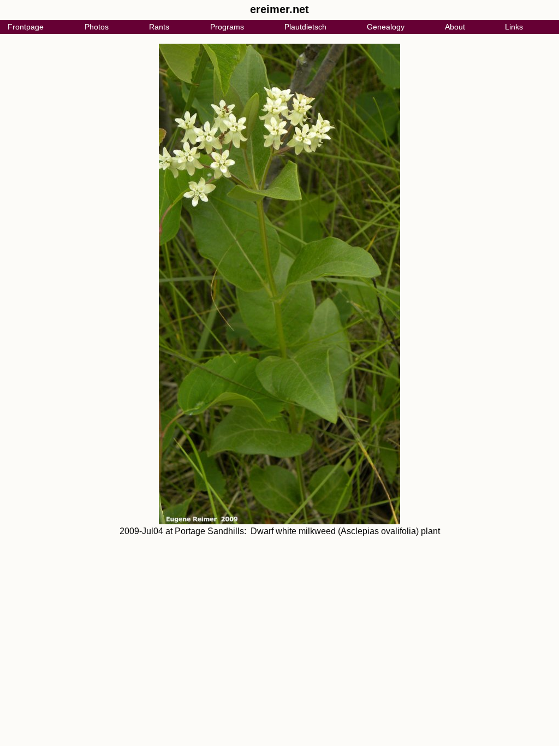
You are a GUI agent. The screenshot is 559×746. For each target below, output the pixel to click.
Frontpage (26, 26)
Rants (159, 26)
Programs (227, 26)
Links (514, 26)
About (455, 26)
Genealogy (386, 26)
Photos (97, 26)
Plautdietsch (305, 26)
